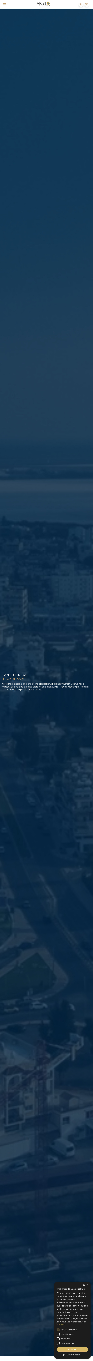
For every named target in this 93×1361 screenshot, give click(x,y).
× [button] (87, 1285)
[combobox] (84, 1285)
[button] (72, 1354)
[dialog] (72, 1320)
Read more (60, 1325)
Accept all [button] (72, 1349)
